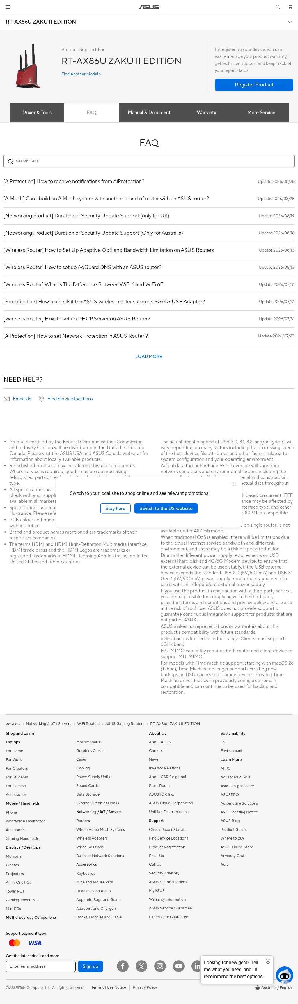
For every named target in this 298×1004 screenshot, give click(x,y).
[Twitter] (141, 966)
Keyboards (85, 873)
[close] (234, 483)
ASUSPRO (230, 794)
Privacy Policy (145, 987)
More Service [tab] (261, 113)
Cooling (83, 768)
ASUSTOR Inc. (161, 794)
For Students (17, 777)
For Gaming (16, 786)
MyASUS (157, 890)
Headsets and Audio (93, 891)
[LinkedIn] (197, 966)
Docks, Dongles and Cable (99, 917)
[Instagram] (160, 966)
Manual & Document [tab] (149, 113)
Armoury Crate (233, 856)
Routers (83, 821)
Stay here (115, 508)
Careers (156, 750)
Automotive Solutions (239, 803)
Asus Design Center (237, 786)
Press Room (159, 785)
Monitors (14, 856)
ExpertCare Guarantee (168, 917)
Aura (225, 864)
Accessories (16, 794)
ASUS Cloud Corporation (171, 803)
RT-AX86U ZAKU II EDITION (41, 22)
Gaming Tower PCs (22, 900)
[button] (7, 7)
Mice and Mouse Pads (95, 882)
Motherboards (89, 742)
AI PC (225, 768)
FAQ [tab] (91, 113)
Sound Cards (87, 785)
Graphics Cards (89, 750)
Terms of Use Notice (108, 987)
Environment (231, 750)
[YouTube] (179, 966)
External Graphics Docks (97, 803)
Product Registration (167, 847)
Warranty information (167, 899)
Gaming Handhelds (22, 838)
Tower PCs (15, 891)
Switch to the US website (166, 508)
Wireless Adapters (92, 838)
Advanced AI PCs (236, 777)
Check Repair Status (167, 829)
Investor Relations (164, 768)
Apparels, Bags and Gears (98, 899)
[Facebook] (123, 966)
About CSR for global (167, 777)
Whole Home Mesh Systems (100, 829)
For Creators (17, 768)
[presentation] (6, 399)
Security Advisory (164, 873)
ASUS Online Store (237, 847)
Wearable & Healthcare (25, 821)
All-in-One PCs (18, 882)
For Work (14, 759)
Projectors (15, 874)
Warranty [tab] (206, 113)
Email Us (22, 399)
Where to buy (232, 838)
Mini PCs (13, 908)
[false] (254, 85)
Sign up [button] (90, 966)
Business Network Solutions (100, 856)
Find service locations (70, 399)
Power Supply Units (93, 777)
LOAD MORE (149, 357)
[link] (149, 7)
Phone (11, 812)
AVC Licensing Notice (239, 812)
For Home (14, 751)
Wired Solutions (90, 847)
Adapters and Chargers (96, 908)
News (154, 759)
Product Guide (233, 829)
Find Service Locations (168, 838)
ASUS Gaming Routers (124, 723)
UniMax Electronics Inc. (169, 812)
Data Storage (88, 794)
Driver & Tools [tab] (37, 113)
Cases (81, 759)
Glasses (12, 865)
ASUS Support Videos (168, 882)
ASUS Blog (230, 821)
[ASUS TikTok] (216, 966)
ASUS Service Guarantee (170, 908)
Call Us (155, 864)
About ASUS (160, 742)
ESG (224, 742)
